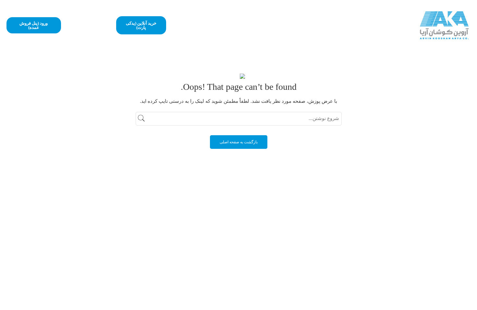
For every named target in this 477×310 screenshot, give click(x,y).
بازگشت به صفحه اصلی (239, 142)
